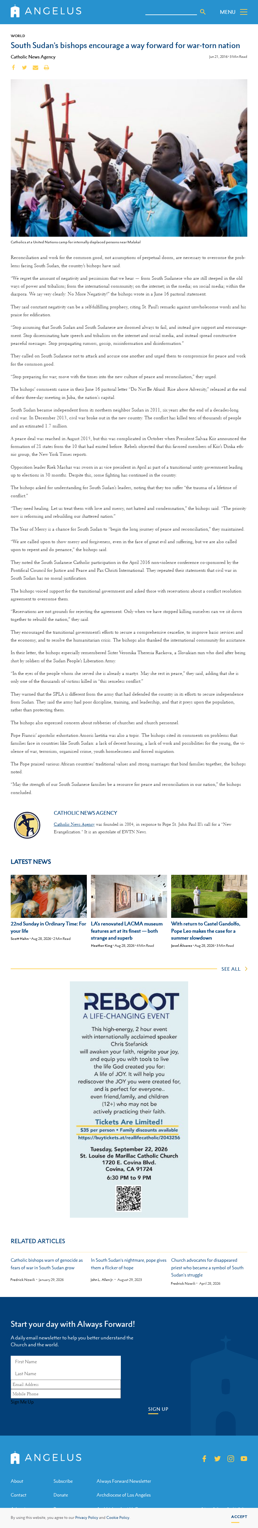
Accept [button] (239, 1516)
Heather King (101, 945)
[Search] (203, 12)
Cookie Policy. (118, 1517)
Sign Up (158, 1409)
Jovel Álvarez (181, 945)
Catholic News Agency (33, 56)
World (18, 36)
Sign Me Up (22, 1401)
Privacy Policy (86, 1517)
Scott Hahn (20, 938)
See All (231, 969)
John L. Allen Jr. (102, 1279)
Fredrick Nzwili (22, 1279)
